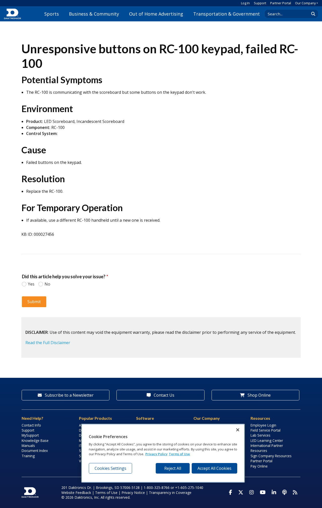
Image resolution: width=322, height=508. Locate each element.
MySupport (30, 435)
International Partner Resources (267, 448)
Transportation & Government (226, 14)
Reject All (172, 468)
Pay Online (259, 466)
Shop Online (259, 395)
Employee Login (263, 425)
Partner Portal (280, 3)
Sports (51, 14)
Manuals (28, 445)
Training (28, 455)
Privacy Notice (133, 492)
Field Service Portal (265, 430)
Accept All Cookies (214, 468)
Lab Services (260, 435)
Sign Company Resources (271, 455)
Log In (245, 3)
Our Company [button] (305, 3)
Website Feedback (76, 492)
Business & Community (94, 14)
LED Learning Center (267, 440)
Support (260, 3)
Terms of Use (106, 492)
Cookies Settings (110, 468)
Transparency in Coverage (170, 492)
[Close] (237, 429)
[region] (163, 453)
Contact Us (163, 395)
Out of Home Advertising (156, 14)
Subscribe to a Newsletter (69, 395)
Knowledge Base (35, 440)
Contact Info (31, 425)
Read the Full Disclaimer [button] (47, 342)
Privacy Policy (156, 454)
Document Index (35, 450)
